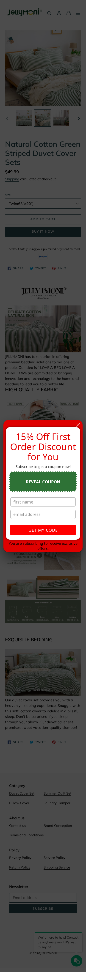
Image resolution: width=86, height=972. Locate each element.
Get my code (43, 530)
